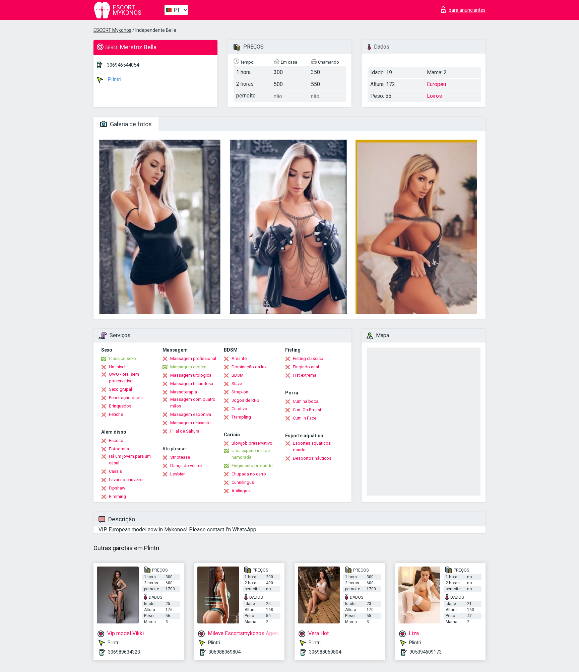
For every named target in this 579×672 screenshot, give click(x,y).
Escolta (116, 440)
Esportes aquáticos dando (312, 446)
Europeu (436, 84)
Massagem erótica (188, 366)
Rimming (117, 496)
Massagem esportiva (190, 414)
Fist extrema (304, 375)
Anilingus (241, 490)
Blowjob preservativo (252, 443)
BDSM (238, 375)
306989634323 (124, 652)
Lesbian (178, 473)
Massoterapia (183, 391)
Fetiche (116, 414)
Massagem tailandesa (191, 383)
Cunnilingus (243, 482)
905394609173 (425, 652)
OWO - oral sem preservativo (124, 377)
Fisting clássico (308, 358)
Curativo (239, 408)
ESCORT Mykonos (112, 30)
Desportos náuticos (312, 458)
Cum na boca (305, 401)
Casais (115, 471)
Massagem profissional (193, 358)
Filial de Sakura (184, 431)
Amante (239, 358)
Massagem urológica (190, 375)
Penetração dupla (126, 397)
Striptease (180, 457)
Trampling (241, 417)
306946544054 (123, 65)
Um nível (117, 366)
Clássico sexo (122, 358)
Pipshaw (117, 488)
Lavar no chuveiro (126, 479)
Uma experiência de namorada (251, 454)
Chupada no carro (249, 473)
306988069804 (224, 652)
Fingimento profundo (252, 465)
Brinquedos (120, 405)
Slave (237, 383)
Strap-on (240, 391)
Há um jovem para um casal (130, 459)
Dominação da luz (249, 366)
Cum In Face (304, 418)
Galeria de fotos (130, 124)
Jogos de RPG (245, 400)
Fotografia (119, 448)
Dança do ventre (186, 465)
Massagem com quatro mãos (192, 402)
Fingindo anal (306, 366)
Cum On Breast (307, 409)
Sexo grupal (120, 389)
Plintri (113, 79)
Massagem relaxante (190, 422)
